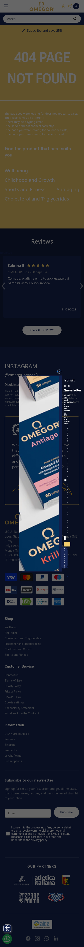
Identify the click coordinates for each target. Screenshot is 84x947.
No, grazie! (64, 558)
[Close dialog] (59, 371)
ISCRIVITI (67, 544)
